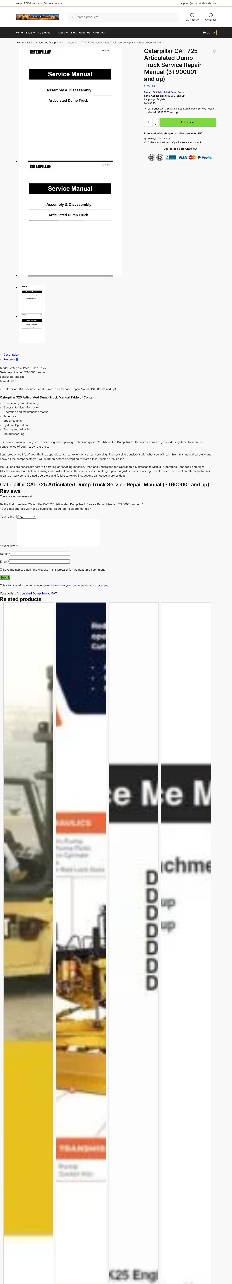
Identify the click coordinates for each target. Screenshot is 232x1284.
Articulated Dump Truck (49, 42)
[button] (209, 32)
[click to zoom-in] (77, 105)
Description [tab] (11, 354)
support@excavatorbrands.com (199, 3)
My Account (192, 19)
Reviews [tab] (10, 359)
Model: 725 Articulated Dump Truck (164, 92)
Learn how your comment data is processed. (80, 585)
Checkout (210, 19)
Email (4, 561)
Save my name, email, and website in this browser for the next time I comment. (54, 569)
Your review (9, 545)
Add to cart (188, 122)
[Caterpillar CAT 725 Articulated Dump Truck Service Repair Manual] (214, 51)
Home (20, 42)
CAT (29, 42)
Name (5, 553)
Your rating (8, 516)
